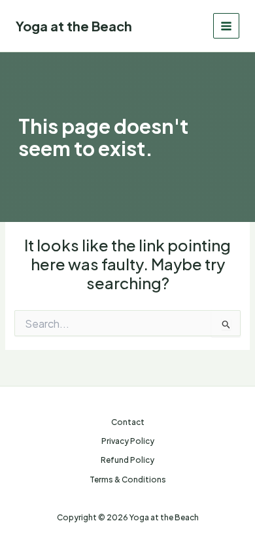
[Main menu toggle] (226, 26)
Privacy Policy (127, 441)
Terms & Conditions (128, 479)
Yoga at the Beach (74, 26)
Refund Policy (127, 460)
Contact (127, 422)
